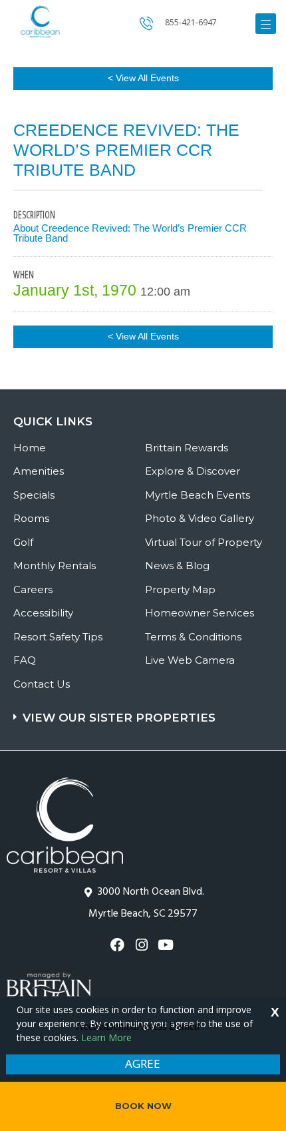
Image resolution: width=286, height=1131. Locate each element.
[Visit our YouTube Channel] (167, 945)
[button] (144, 711)
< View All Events (143, 78)
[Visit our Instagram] (142, 945)
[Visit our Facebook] (118, 945)
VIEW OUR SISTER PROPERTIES (119, 717)
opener (265, 23)
